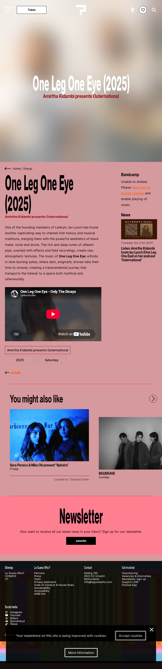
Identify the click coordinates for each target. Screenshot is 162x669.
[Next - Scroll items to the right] (153, 399)
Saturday (51, 360)
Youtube (15, 615)
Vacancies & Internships (136, 576)
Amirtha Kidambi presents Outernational (37, 350)
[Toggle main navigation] (8, 10)
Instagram (15, 612)
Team (37, 579)
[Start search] (153, 10)
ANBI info (40, 593)
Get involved (128, 567)
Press (37, 576)
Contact (88, 567)
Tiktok (13, 624)
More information (81, 653)
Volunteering (130, 573)
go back (15, 372)
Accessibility (41, 590)
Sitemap (9, 567)
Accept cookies (130, 636)
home (17, 168)
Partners (39, 573)
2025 (20, 360)
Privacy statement (45, 582)
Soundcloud (17, 621)
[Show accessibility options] (133, 10)
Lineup (28, 168)
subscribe (81, 540)
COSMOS (10, 576)
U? (6, 579)
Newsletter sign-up (134, 579)
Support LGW (130, 582)
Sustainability (42, 587)
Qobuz (13, 618)
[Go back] (8, 168)
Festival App (129, 584)
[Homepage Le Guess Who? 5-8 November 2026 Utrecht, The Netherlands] (81, 10)
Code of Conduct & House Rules (54, 584)
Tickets (32, 9)
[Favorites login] (143, 10)
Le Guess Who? (14, 573)
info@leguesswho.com (98, 582)
